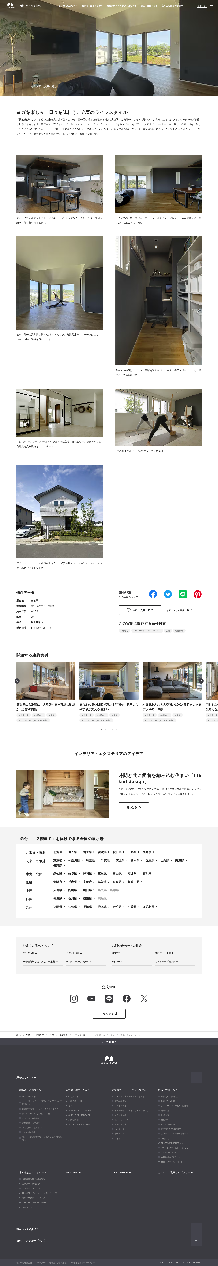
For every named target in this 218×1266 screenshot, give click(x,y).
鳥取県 (102, 890)
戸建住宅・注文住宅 (30, 5)
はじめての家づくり (68, 5)
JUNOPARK (73, 1119)
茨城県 (120, 860)
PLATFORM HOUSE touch (173, 1143)
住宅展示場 (28, 952)
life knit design (120, 1172)
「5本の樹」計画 (168, 1152)
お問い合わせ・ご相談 (127, 945)
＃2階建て (38, 715)
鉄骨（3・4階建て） (170, 1101)
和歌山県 (133, 882)
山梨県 (164, 860)
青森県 (72, 852)
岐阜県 (72, 873)
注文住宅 (116, 952)
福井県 (132, 873)
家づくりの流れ (29, 1096)
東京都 (57, 860)
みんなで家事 (121, 1105)
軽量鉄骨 (36, 622)
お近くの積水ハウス (36, 945)
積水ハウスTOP (23, 1035)
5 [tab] (116, 729)
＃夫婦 (51, 715)
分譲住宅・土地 (163, 952)
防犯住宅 (165, 1138)
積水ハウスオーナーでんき (34, 1197)
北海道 (57, 852)
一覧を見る (107, 1014)
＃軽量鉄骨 (24, 715)
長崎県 (87, 907)
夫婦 (168, 630)
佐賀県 (72, 907)
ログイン (202, 5)
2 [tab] (105, 729)
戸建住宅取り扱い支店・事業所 (39, 961)
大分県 (117, 907)
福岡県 (57, 907)
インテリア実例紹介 (31, 1118)
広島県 (57, 890)
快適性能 (165, 1115)
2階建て (124, 630)
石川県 (147, 873)
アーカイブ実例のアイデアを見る (129, 1096)
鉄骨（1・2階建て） (170, 1096)
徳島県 (57, 898)
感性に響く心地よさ (31, 1122)
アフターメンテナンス (32, 1188)
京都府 (87, 882)
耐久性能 (165, 1119)
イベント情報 (72, 952)
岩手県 (87, 852)
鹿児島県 (148, 907)
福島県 (147, 852)
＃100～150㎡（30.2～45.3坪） (33, 720)
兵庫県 (72, 882)
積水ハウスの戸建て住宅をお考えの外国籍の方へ (42, 1138)
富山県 (117, 873)
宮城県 (102, 852)
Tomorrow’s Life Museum (80, 1110)
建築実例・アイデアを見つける (122, 5)
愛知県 (57, 873)
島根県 (114, 890)
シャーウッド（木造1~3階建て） (175, 1105)
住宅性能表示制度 (169, 1124)
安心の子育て (121, 1101)
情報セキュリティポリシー (83, 1262)
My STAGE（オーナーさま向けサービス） (41, 1193)
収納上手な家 (121, 1124)
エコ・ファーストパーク (79, 1124)
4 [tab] (112, 729)
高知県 (102, 898)
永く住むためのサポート (173, 5)
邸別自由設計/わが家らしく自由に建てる (40, 1108)
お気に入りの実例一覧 (177, 610)
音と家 (118, 1138)
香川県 (72, 898)
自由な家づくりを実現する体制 (36, 1113)
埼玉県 (90, 860)
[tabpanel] (45, 692)
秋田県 (117, 852)
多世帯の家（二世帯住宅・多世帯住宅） (132, 1110)
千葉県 (105, 860)
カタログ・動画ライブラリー (174, 1172)
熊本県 (102, 907)
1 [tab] (101, 729)
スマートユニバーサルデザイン (175, 1133)
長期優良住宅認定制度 (171, 1129)
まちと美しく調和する (32, 1127)
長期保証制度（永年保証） (34, 1179)
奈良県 (117, 882)
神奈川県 (74, 860)
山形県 (132, 852)
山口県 (87, 890)
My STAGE (118, 961)
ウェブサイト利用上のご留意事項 (52, 1262)
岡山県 (72, 890)
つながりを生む (29, 1132)
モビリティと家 (122, 1119)
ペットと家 (120, 1129)
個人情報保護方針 (24, 1262)
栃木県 (135, 860)
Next (201, 681)
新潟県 (179, 860)
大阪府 (57, 882)
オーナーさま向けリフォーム (35, 1202)
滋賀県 (102, 882)
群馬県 (150, 860)
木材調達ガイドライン (171, 1157)
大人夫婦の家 (121, 1115)
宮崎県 (132, 907)
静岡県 (87, 873)
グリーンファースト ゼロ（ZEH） (176, 1147)
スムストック (28, 1207)
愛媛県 (87, 898)
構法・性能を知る (149, 5)
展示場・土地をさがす (92, 5)
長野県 (57, 865)
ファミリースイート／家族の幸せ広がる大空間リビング (42, 1102)
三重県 (102, 873)
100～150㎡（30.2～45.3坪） (147, 630)
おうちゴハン (121, 1133)
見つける (132, 807)
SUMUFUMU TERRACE (79, 1115)
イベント (72, 1105)
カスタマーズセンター (77, 961)
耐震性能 (165, 1110)
